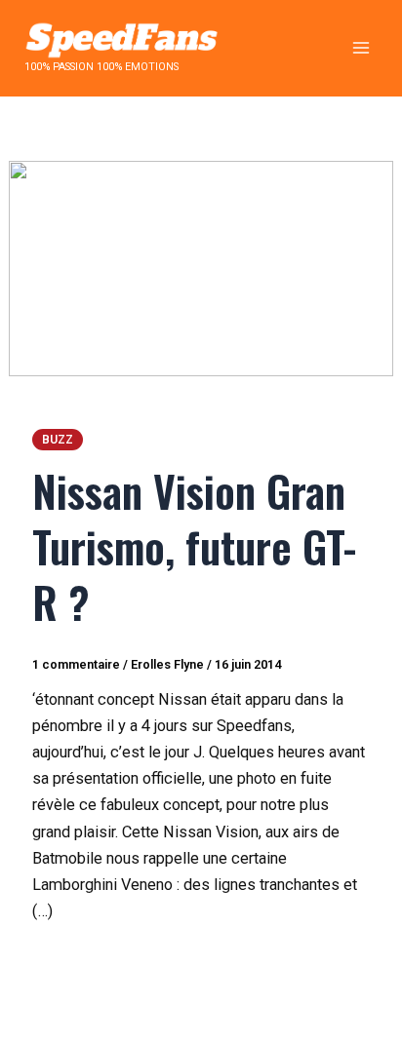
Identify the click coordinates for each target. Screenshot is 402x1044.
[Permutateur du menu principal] (360, 48)
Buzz (57, 439)
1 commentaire (76, 664)
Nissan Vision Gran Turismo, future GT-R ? (194, 546)
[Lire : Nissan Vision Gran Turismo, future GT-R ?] (201, 267)
